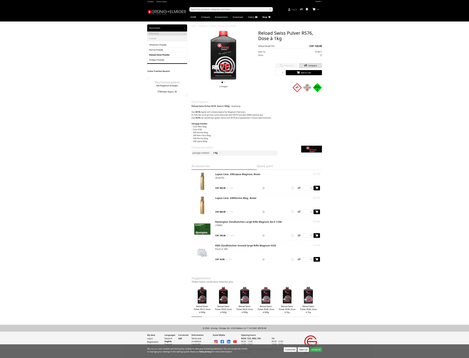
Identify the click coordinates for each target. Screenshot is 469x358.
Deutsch (168, 338)
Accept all (316, 349)
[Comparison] (301, 9)
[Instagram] (216, 341)
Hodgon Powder (157, 59)
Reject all (303, 349)
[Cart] (313, 9)
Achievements (221, 17)
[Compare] (299, 188)
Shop (264, 17)
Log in (150, 338)
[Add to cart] (317, 188)
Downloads (238, 17)
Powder (152, 38)
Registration (153, 342)
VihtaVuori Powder (158, 44)
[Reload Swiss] (311, 149)
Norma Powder (156, 49)
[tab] (224, 166)
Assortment (154, 28)
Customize (290, 349)
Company (205, 17)
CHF (180, 338)
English (318, 1)
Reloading (154, 33)
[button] (321, 55)
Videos (251, 17)
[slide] (222, 82)
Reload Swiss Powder (159, 54)
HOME (193, 17)
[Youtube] (235, 341)
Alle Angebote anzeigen (167, 85)
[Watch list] (307, 9)
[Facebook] (222, 341)
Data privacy (205, 351)
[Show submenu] (185, 28)
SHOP (194, 26)
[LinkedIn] (228, 341)
